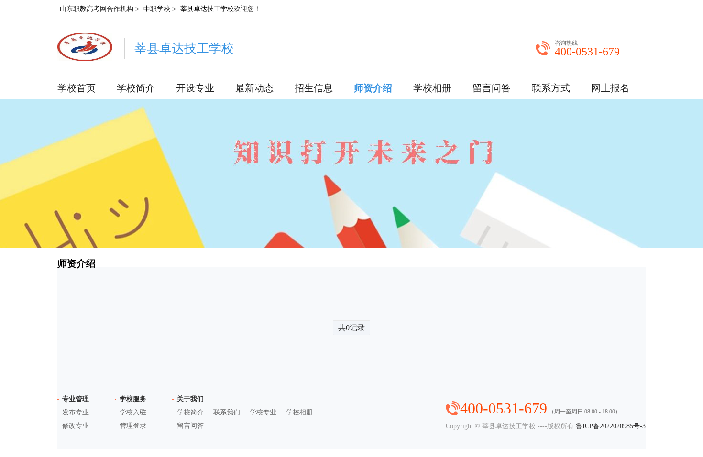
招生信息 (314, 88)
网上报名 (610, 88)
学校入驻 (133, 412)
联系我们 (226, 412)
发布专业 (75, 412)
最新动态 (254, 88)
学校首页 (76, 88)
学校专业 (263, 412)
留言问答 (491, 88)
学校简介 (136, 88)
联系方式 (551, 88)
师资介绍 (373, 88)
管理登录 (133, 425)
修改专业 (75, 425)
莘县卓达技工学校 (207, 8)
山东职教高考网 (83, 8)
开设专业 (195, 88)
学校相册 (432, 88)
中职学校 (156, 8)
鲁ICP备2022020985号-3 (611, 426)
